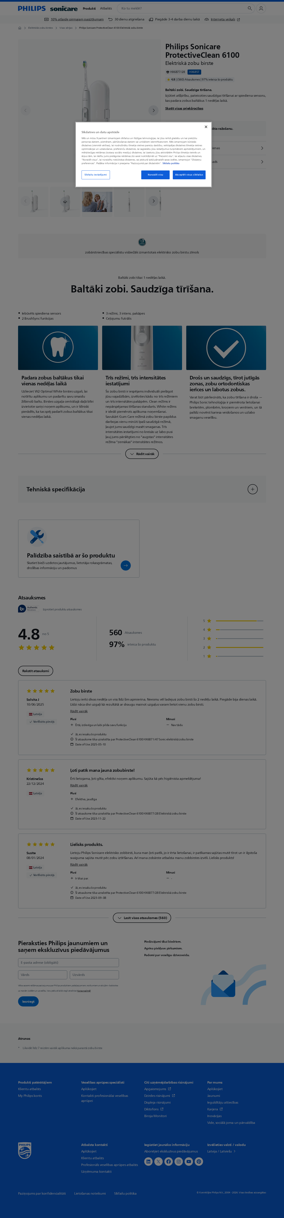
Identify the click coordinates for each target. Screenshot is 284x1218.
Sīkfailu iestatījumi (96, 175)
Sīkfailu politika (170, 163)
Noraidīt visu (155, 175)
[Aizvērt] (206, 126)
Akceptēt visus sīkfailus (189, 175)
